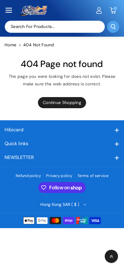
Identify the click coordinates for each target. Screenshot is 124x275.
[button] (8, 10)
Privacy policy (59, 175)
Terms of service (92, 175)
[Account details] (99, 10)
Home (10, 44)
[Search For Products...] (113, 27)
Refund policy (28, 175)
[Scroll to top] (111, 256)
